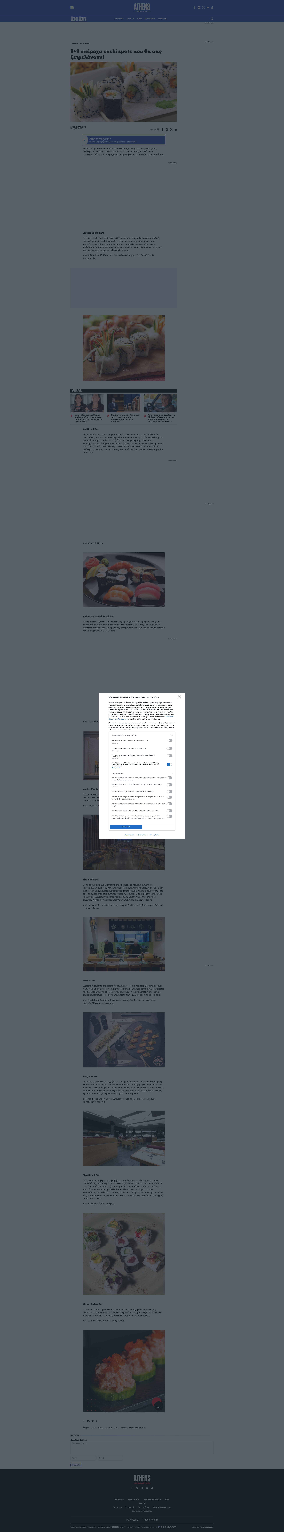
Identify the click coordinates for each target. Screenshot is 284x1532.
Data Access (142, 835)
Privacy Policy (154, 835)
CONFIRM (126, 827)
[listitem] (142, 735)
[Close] (180, 697)
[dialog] (142, 766)
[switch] (169, 740)
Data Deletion (129, 835)
